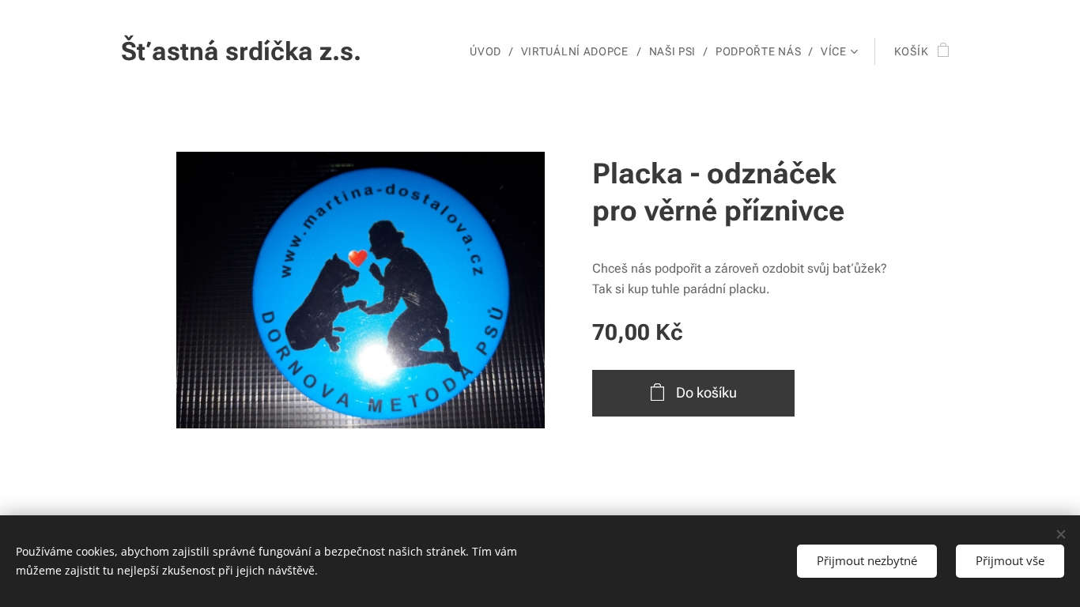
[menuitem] (489, 51)
